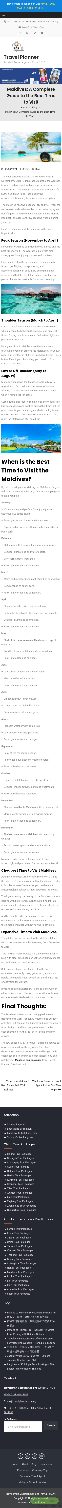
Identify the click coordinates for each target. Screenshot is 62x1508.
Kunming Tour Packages (20, 1179)
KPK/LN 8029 (48, 3)
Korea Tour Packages (19, 1233)
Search (51, 1425)
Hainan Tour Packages (19, 1171)
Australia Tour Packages (20, 1289)
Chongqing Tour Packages (21, 1162)
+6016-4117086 (15, 1408)
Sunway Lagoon (15, 1124)
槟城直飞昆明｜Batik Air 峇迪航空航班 (28, 1316)
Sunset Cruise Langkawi (20, 1137)
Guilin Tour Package (18, 1166)
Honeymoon (46, 1464)
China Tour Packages (18, 1241)
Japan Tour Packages (19, 1237)
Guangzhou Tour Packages (21, 1210)
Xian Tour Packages (18, 1197)
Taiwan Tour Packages (19, 1246)
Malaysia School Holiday (32, 1482)
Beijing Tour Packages (19, 1153)
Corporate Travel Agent (32, 1476)
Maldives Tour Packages (20, 1272)
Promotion (23, 1470)
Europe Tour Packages (19, 1228)
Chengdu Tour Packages (20, 1158)
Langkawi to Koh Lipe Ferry (22, 1133)
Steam (25, 169)
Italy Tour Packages (18, 1285)
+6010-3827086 (15, 22)
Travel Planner (21, 57)
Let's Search (10, 1419)
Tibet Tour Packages (18, 1188)
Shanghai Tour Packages (20, 1184)
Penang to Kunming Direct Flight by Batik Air (31, 1312)
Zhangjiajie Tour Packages (21, 1205)
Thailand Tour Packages (20, 1254)
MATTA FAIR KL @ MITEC (31, 8)
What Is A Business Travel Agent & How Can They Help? (46, 1085)
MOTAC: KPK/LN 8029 (16, 1394)
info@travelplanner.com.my (44, 22)
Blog (37, 169)
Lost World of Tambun (19, 1128)
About (24, 1464)
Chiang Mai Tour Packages (22, 1263)
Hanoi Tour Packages (19, 1267)
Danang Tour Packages (19, 1259)
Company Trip (39, 1470)
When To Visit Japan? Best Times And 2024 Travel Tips (15, 1085)
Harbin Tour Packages (19, 1175)
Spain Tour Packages (18, 1293)
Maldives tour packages (28, 1060)
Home (14, 1464)
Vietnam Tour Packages (20, 1250)
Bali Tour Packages (17, 1280)
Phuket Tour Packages (19, 1276)
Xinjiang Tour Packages (20, 1201)
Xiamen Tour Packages (19, 1192)
